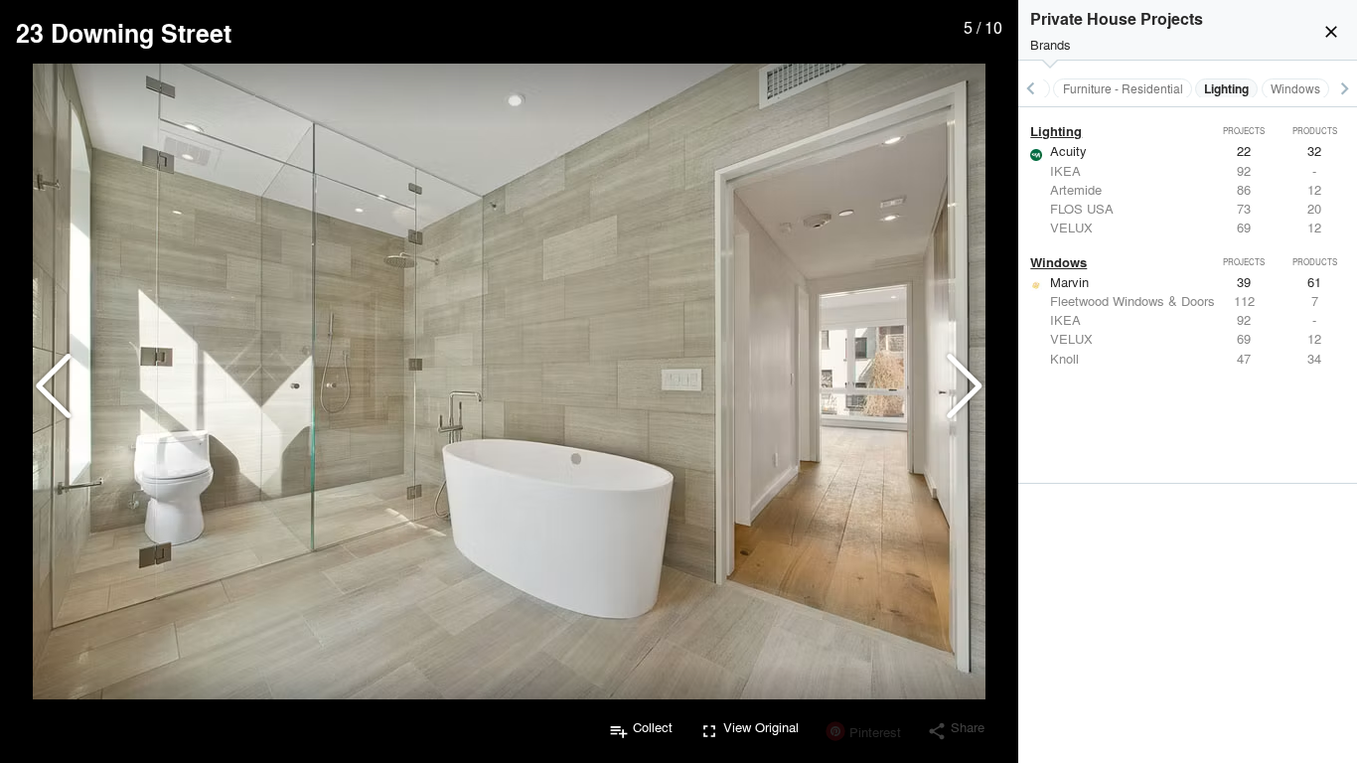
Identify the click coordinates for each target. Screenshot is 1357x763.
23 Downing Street (123, 33)
